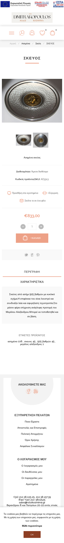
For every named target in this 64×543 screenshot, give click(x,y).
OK (32, 534)
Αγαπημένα (32, 484)
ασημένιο (12, 341)
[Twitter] (26, 254)
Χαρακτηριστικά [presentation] (32, 282)
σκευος (28, 341)
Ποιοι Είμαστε (32, 421)
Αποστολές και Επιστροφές (32, 427)
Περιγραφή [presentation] (32, 271)
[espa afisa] (32, 7)
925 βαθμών (44, 341)
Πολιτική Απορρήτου (32, 433)
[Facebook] (29, 391)
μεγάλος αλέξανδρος (31, 344)
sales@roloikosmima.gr (32, 502)
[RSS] (36, 391)
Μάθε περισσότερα (32, 526)
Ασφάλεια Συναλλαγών (32, 446)
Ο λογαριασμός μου (32, 465)
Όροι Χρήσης (32, 440)
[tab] (32, 272)
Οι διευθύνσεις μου (32, 471)
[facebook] (32, 254)
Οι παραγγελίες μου (32, 478)
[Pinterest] (37, 254)
